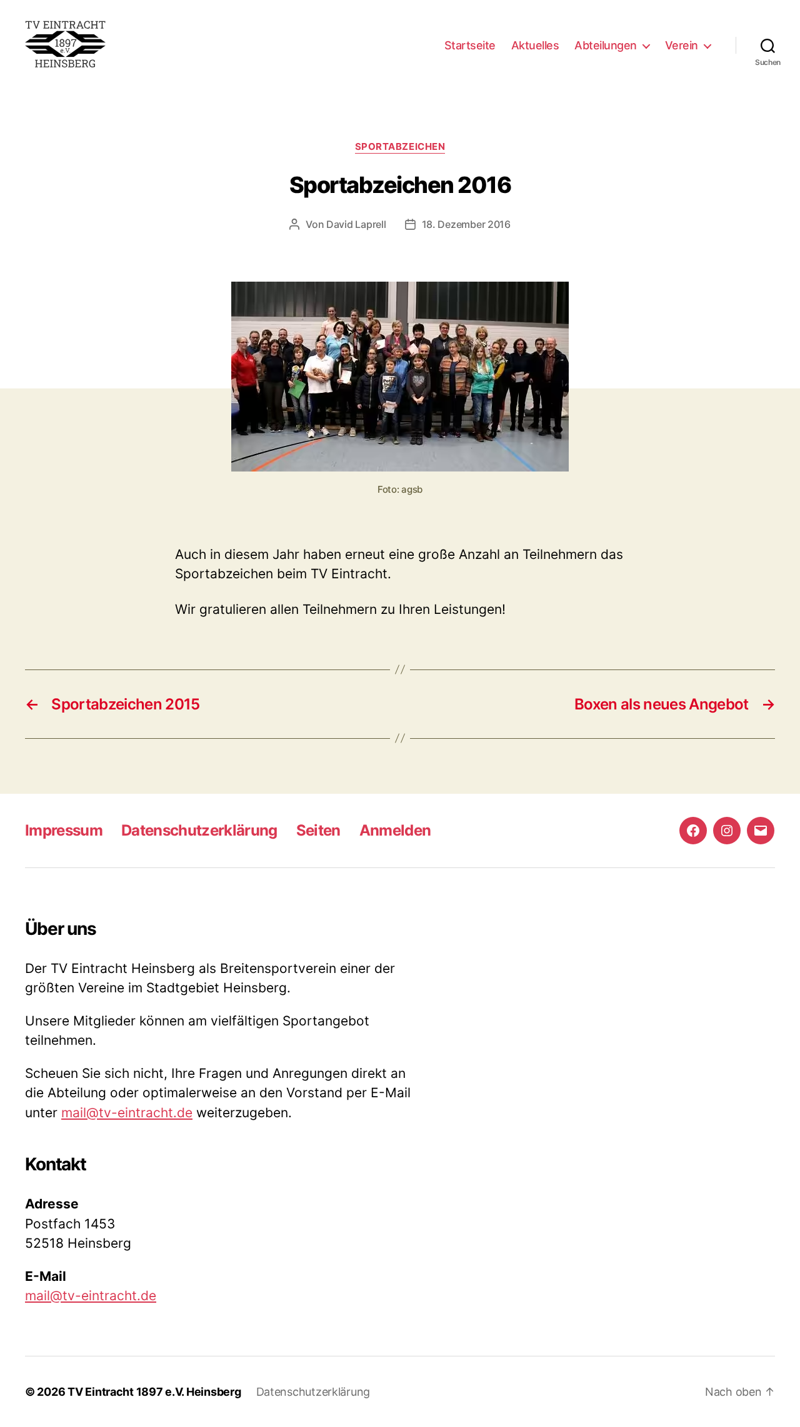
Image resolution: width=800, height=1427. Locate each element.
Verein (681, 45)
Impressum (63, 830)
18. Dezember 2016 (466, 224)
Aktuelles (535, 45)
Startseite (470, 45)
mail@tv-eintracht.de (126, 1112)
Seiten (318, 830)
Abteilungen (605, 45)
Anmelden (395, 830)
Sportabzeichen (400, 146)
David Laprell (356, 224)
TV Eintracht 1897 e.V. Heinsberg (154, 1391)
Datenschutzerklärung (199, 830)
